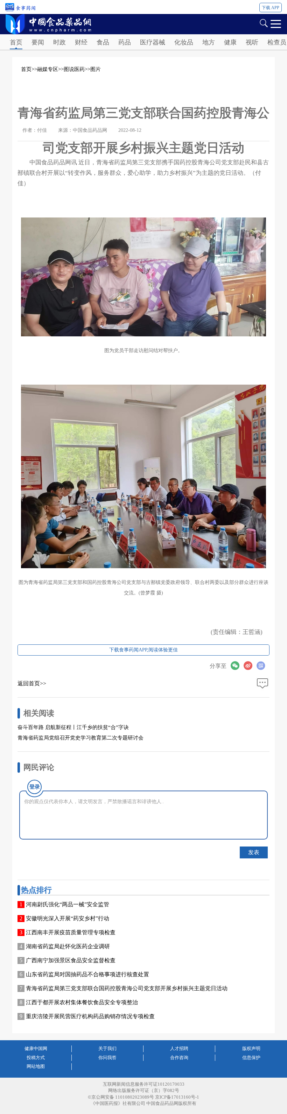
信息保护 (251, 1057)
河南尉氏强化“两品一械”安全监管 (67, 904)
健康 (230, 42)
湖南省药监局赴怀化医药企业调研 (68, 946)
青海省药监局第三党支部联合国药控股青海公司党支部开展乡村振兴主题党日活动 (126, 988)
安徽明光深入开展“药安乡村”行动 (67, 918)
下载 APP (270, 7)
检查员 (276, 42)
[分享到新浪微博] (250, 665)
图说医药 (74, 69)
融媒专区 (47, 69)
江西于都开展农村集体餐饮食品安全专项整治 (82, 1002)
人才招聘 (179, 1048)
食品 (103, 42)
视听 (252, 42)
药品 (124, 42)
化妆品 (183, 42)
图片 (95, 69)
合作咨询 (179, 1057)
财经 (81, 42)
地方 (208, 42)
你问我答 (107, 1057)
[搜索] (263, 22)
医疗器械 (152, 42)
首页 (16, 42)
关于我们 (107, 1048)
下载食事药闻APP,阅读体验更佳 (143, 649)
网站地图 (36, 1066)
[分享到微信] (237, 665)
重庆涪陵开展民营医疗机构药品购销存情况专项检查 (90, 1016)
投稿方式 (36, 1057)
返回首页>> (32, 683)
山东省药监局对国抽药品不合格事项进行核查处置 (87, 974)
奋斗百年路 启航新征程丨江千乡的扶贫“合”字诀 (73, 727)
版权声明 (251, 1048)
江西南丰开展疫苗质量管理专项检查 (70, 932)
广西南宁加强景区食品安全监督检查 (70, 960)
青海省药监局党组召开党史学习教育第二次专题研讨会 (81, 738)
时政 (59, 42)
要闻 (37, 42)
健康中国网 (35, 1048)
